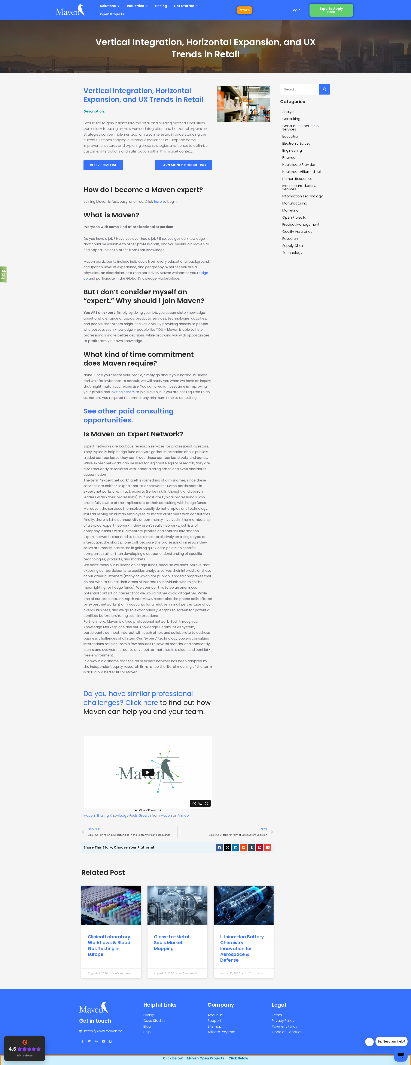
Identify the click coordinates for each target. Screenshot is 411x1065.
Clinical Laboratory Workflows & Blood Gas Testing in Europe (109, 945)
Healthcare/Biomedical (301, 171)
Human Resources (297, 178)
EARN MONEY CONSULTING (183, 165)
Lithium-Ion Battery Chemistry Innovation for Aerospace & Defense (242, 948)
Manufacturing (294, 203)
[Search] (324, 89)
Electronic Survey (296, 143)
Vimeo (183, 815)
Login (296, 10)
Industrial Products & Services (299, 187)
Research (290, 238)
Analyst (288, 111)
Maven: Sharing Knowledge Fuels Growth (117, 815)
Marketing (290, 210)
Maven (166, 815)
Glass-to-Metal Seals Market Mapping (171, 943)
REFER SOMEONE (103, 165)
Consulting (291, 118)
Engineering (292, 150)
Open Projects (294, 217)
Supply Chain (293, 245)
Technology (292, 252)
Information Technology (302, 196)
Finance (288, 157)
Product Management (300, 224)
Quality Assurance (297, 231)
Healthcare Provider (298, 164)
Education (290, 136)
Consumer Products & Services (300, 127)
